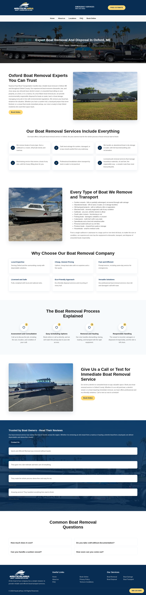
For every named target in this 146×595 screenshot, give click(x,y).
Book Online (91, 18)
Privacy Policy (85, 579)
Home (52, 18)
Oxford (73, 45)
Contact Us (15, 442)
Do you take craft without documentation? (95, 543)
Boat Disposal (112, 579)
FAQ (81, 18)
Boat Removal (112, 577)
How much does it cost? (22, 543)
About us (61, 18)
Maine (67, 45)
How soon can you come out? (90, 552)
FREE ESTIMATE (116, 7)
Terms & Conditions (86, 582)
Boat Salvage (128, 577)
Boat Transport (128, 579)
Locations (72, 18)
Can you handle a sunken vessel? (26, 552)
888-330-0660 (137, 591)
